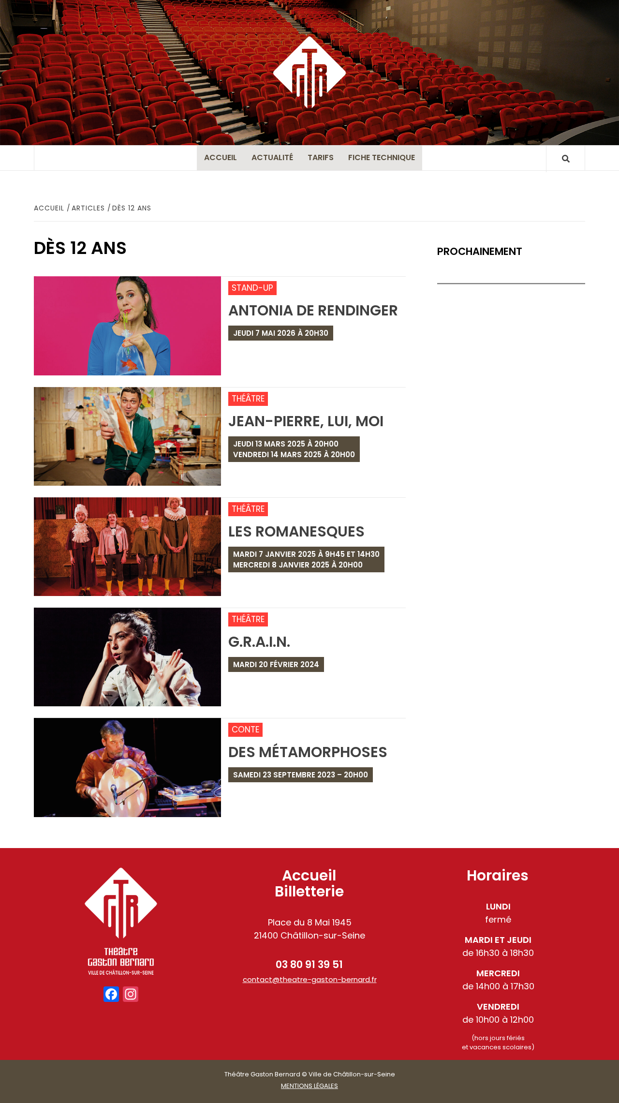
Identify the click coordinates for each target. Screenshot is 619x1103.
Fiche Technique (381, 157)
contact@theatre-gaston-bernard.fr (310, 979)
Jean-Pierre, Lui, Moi (305, 421)
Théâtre (248, 398)
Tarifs (321, 157)
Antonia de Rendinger (313, 310)
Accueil (220, 157)
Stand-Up (252, 288)
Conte (245, 729)
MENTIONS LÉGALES (309, 1085)
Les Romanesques (296, 531)
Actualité (272, 157)
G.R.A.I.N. (259, 641)
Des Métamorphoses (307, 752)
